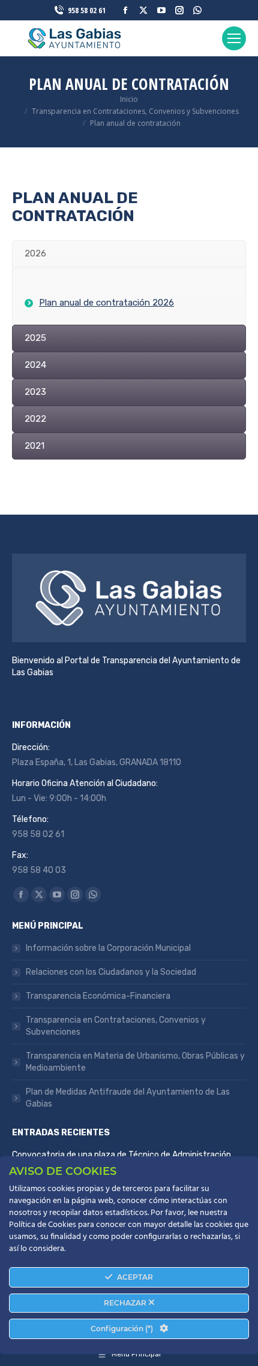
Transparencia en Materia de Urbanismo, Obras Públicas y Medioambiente (135, 1062)
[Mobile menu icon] (234, 38)
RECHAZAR (126, 1302)
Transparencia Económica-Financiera (98, 996)
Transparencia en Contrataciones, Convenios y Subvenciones (116, 1026)
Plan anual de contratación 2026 (106, 302)
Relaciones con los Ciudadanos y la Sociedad (111, 972)
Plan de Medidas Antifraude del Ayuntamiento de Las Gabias (128, 1098)
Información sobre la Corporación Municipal (108, 948)
